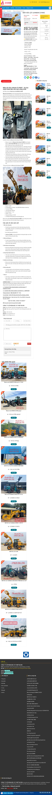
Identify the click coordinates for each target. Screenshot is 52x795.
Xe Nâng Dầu (29, 694)
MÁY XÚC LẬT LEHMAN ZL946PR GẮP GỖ (13, 609)
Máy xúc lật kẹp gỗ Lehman (18, 11)
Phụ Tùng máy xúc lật (31, 733)
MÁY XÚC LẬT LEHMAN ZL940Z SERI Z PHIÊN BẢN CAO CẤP (14, 580)
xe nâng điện (29, 721)
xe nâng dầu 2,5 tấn (31, 742)
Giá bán (26, 22)
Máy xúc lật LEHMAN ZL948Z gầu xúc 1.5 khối (13, 382)
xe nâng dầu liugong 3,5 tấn (32, 717)
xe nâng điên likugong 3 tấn (32, 690)
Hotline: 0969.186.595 (45, 23)
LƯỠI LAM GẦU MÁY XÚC (32, 681)
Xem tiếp (49, 90)
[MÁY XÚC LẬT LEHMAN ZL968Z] (11, 19)
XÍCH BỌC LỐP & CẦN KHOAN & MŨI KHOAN (35, 776)
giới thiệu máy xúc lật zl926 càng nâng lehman (36, 740)
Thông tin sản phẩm (6, 81)
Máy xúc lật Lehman (31, 728)
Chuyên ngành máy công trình (33, 737)
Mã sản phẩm (26, 15)
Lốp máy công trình (31, 771)
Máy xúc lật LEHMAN (31, 753)
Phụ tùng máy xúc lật (31, 751)
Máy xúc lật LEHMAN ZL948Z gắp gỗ (13, 410)
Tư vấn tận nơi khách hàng (46, 31)
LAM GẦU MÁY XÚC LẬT (31, 678)
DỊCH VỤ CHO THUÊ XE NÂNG (32, 683)
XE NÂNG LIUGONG (30, 701)
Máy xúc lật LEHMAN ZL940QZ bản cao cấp (14, 494)
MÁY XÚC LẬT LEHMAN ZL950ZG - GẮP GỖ (14, 522)
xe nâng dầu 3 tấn (30, 726)
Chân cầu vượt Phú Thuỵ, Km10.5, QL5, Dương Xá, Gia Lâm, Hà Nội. (18, 668)
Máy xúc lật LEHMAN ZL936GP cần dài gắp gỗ (13, 437)
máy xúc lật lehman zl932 (32, 687)
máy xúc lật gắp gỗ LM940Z (49, 85)
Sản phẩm (7, 7)
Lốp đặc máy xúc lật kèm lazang (33, 706)
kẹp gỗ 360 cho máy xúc (31, 760)
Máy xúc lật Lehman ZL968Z (17, 140)
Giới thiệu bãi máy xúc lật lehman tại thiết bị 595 (36, 762)
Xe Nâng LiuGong (30, 715)
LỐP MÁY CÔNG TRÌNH (31, 719)
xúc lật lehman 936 (30, 724)
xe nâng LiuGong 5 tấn (31, 749)
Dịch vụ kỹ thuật (18, 7)
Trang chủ (3, 7)
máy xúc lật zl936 (30, 708)
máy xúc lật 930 (30, 746)
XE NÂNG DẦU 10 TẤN (31, 699)
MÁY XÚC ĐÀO (30, 773)
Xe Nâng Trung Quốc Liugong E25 (33, 735)
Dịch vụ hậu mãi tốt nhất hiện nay (45, 39)
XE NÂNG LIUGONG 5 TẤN (32, 685)
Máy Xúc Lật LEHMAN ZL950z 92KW (13, 637)
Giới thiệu (12, 7)
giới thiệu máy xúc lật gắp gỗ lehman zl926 (35, 755)
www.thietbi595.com (11, 313)
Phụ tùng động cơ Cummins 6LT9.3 (34, 767)
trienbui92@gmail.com (10, 315)
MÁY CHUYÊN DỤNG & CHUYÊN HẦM (34, 758)
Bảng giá (28, 7)
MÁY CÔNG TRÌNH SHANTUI (32, 703)
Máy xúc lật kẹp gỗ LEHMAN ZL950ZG (34, 692)
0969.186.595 (34, 2)
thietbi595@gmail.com (45, 2)
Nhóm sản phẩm (27, 18)
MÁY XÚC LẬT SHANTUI (31, 696)
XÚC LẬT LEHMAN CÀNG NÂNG (33, 764)
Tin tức (24, 7)
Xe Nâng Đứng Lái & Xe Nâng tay (33, 769)
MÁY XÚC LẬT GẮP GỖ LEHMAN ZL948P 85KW (13, 465)
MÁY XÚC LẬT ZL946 (13, 551)
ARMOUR (29, 730)
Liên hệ (31, 7)
